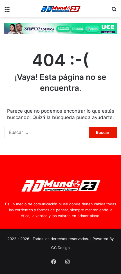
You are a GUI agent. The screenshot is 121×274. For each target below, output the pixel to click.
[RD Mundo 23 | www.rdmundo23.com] (60, 8)
